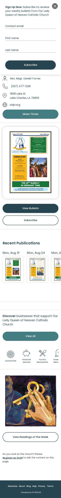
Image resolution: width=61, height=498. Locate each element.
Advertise (12, 486)
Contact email (14, 26)
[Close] (55, 6)
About (22, 486)
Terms (50, 486)
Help (34, 486)
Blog (29, 486)
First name (12, 38)
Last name (12, 50)
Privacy (41, 486)
